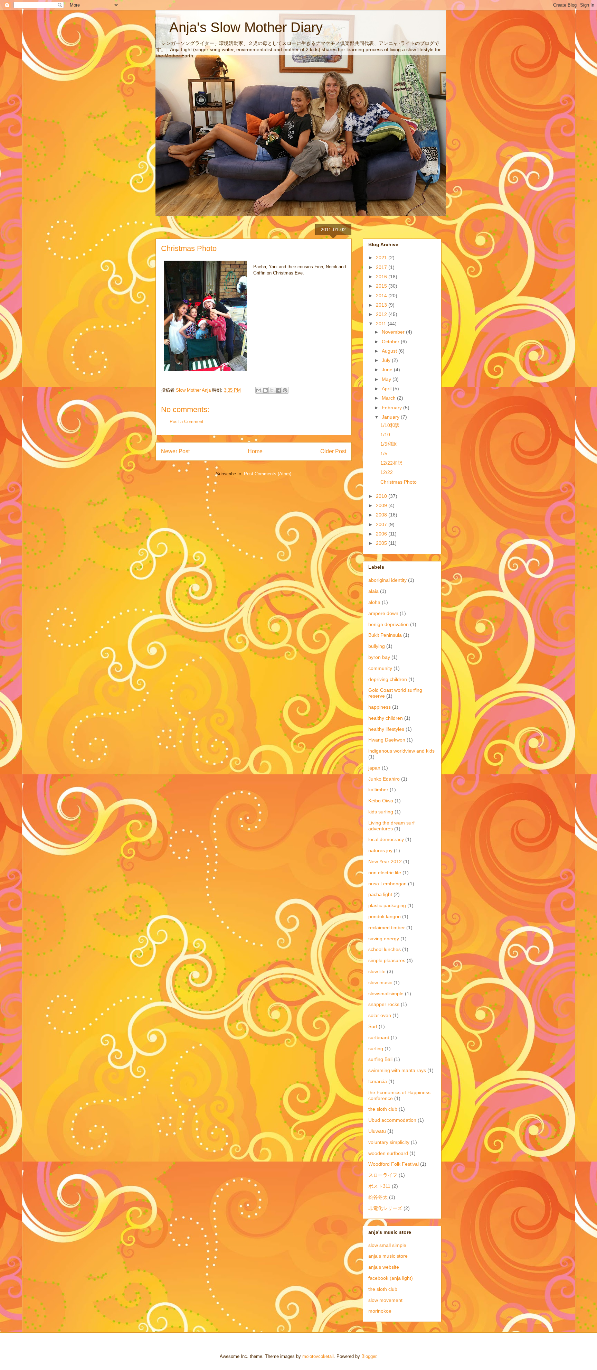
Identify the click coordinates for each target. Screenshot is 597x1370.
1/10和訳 (390, 425)
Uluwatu (377, 1131)
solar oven (379, 1015)
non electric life (384, 872)
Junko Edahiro (384, 779)
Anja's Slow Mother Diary (239, 27)
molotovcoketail (318, 1356)
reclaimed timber (386, 927)
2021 (382, 257)
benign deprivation (388, 624)
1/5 (383, 453)
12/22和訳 (391, 463)
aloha (374, 602)
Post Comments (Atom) (267, 473)
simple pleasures (386, 960)
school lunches (384, 949)
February (392, 407)
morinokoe (379, 1311)
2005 (382, 543)
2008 (382, 515)
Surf (372, 1026)
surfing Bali (380, 1059)
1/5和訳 (388, 444)
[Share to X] (271, 390)
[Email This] (258, 390)
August (390, 351)
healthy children (385, 718)
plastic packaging (387, 905)
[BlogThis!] (265, 390)
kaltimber (378, 789)
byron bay (379, 657)
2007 (382, 524)
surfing (375, 1048)
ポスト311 (379, 1186)
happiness (379, 707)
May (387, 379)
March (389, 398)
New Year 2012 (385, 861)
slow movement (385, 1300)
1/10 (385, 434)
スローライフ (382, 1175)
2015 (382, 286)
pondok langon (384, 916)
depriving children (387, 679)
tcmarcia (377, 1081)
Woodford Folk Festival (393, 1164)
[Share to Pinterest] (285, 390)
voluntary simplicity (388, 1142)
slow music (380, 982)
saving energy (383, 938)
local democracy (386, 839)
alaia (373, 591)
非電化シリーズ (385, 1208)
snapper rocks (383, 1004)
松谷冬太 (378, 1197)
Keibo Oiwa (380, 800)
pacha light (380, 894)
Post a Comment (186, 421)
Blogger (368, 1356)
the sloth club (382, 1109)
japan (374, 768)
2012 (382, 314)
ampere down (383, 613)
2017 (382, 267)
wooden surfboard (388, 1153)
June (388, 369)
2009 (382, 505)
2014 (382, 295)
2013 (382, 305)
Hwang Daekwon (386, 740)
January (391, 417)
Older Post (333, 451)
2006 (382, 534)
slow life (377, 971)
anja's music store (388, 1256)
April (387, 388)
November (394, 332)
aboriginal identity (387, 580)
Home (255, 451)
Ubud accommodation (392, 1120)
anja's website (383, 1267)
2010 (382, 496)
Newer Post (175, 451)
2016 (382, 276)
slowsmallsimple (386, 993)
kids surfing (380, 811)
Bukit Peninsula (385, 635)
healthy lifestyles (386, 729)
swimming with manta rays (397, 1070)
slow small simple (387, 1245)
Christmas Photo (398, 482)
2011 (382, 323)
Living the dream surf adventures (391, 825)
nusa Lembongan (387, 883)
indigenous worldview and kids (401, 751)
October (391, 341)
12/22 (386, 472)
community (380, 668)
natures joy (380, 850)
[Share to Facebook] (278, 390)
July (387, 360)
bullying (376, 646)
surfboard (378, 1037)
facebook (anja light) (390, 1278)
